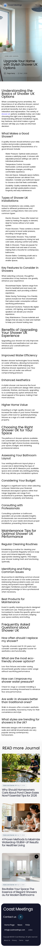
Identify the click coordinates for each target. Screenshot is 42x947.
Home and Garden (11, 56)
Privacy (14, 940)
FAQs (27, 925)
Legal (27, 940)
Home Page (9, 925)
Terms (21, 940)
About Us (7, 940)
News (20, 925)
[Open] (36, 5)
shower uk (6, 114)
